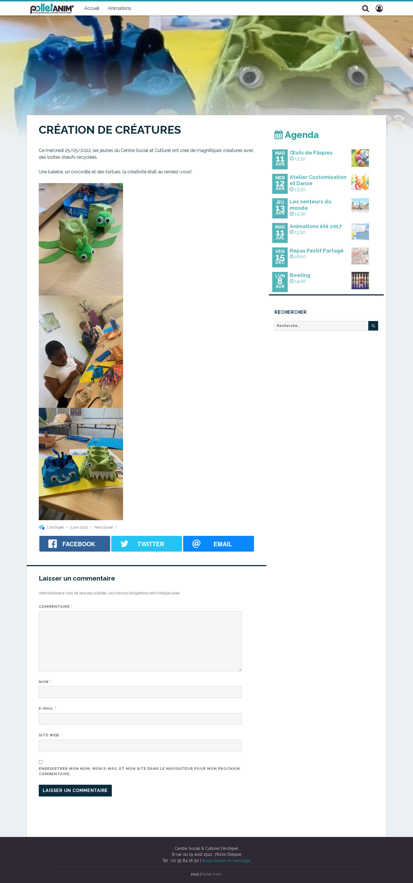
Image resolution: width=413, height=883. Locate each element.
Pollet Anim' (212, 874)
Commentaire (55, 606)
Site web (49, 735)
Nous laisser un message (226, 860)
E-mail (47, 708)
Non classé (103, 527)
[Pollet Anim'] (52, 7)
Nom (45, 682)
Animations (119, 8)
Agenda (301, 134)
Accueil (91, 8)
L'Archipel (55, 527)
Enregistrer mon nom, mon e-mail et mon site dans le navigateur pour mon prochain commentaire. (139, 771)
